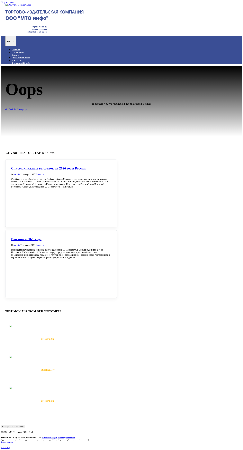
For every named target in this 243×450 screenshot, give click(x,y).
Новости (39, 174)
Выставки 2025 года (26, 239)
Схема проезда (7, 442)
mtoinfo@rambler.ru (66, 437)
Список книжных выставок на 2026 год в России (48, 168)
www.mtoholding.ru (49, 437)
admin (17, 174)
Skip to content (7, 2)
